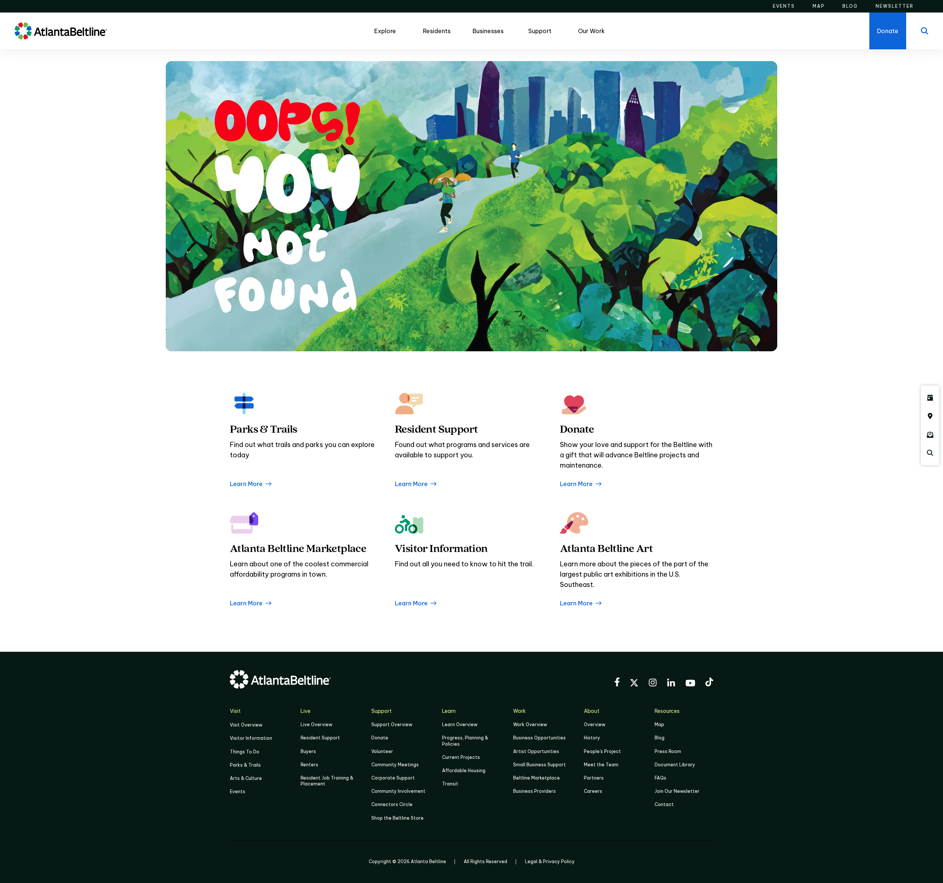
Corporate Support (393, 778)
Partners (594, 778)
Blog (660, 737)
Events (237, 791)
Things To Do (244, 751)
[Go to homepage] (61, 30)
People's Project (602, 751)
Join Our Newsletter (677, 791)
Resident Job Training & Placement (327, 781)
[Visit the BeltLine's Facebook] (617, 683)
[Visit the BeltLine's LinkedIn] (671, 684)
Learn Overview (459, 724)
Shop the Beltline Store (397, 818)
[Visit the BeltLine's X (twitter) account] (634, 684)
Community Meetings (395, 764)
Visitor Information (251, 738)
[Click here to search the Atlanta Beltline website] (930, 453)
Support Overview (391, 724)
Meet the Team (601, 764)
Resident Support (320, 737)
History (592, 737)
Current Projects (461, 757)
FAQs (660, 778)
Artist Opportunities (536, 751)
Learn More (246, 484)
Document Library (675, 764)
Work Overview (530, 724)
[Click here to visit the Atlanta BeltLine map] (930, 416)
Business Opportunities (539, 737)
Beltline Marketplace (536, 778)
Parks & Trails (245, 765)
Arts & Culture (246, 778)
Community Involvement (398, 791)
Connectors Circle (392, 804)
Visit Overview (246, 725)
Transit (450, 784)
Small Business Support (539, 764)
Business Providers (534, 791)
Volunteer (382, 751)
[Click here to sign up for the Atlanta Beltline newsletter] (930, 434)
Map (659, 724)
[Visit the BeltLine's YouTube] (690, 684)
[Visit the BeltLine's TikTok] (709, 683)
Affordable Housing (463, 770)
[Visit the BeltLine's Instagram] (653, 684)
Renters (309, 764)
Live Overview (316, 724)
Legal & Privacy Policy (550, 861)
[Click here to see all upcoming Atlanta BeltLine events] (930, 397)
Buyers (308, 751)
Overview (594, 724)
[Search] (924, 31)
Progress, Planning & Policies (465, 740)
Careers (593, 791)
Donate (379, 737)
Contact (664, 804)
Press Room (668, 751)
